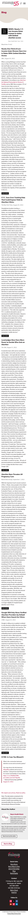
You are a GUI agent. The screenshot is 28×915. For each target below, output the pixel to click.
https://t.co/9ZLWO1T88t (11, 775)
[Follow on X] (14, 901)
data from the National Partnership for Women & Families (13, 82)
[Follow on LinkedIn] (17, 904)
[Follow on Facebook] (17, 901)
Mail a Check (14, 890)
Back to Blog (8, 844)
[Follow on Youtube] (11, 904)
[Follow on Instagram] (11, 901)
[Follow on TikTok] (14, 904)
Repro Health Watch (12, 41)
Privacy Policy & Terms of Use (14, 913)
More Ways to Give (14, 866)
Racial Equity (14, 873)
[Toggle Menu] (24, 3)
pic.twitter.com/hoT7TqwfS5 (11, 777)
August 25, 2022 (8, 782)
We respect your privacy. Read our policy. (13, 793)
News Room (14, 864)
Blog (14, 871)
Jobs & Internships (14, 869)
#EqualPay (6, 769)
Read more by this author (9, 836)
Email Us (14, 892)
